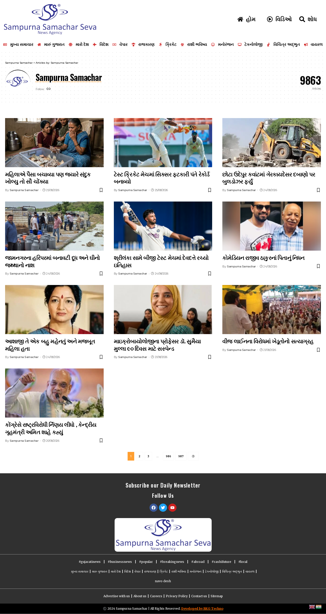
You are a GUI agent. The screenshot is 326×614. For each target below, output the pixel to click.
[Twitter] (163, 508)
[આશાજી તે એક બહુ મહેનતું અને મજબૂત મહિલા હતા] (54, 309)
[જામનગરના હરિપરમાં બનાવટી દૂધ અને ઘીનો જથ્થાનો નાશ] (54, 226)
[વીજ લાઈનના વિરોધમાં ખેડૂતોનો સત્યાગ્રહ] (271, 309)
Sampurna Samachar (24, 190)
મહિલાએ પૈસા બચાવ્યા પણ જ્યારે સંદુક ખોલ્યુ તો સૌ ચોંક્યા (48, 177)
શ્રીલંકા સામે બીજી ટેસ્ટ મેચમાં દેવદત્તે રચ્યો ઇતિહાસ (161, 261)
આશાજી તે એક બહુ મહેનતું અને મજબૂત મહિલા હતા (50, 344)
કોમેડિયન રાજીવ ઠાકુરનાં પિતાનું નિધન (263, 257)
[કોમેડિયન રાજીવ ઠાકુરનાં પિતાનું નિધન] (271, 226)
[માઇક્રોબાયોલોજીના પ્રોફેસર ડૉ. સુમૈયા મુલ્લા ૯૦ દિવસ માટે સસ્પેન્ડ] (163, 309)
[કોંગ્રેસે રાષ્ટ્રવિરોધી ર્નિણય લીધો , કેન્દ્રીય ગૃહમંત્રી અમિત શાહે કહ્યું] (54, 393)
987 (181, 456)
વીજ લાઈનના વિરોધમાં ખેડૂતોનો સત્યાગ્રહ (268, 341)
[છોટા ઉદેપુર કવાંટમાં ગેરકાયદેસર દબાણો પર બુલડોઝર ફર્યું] (271, 142)
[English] (312, 606)
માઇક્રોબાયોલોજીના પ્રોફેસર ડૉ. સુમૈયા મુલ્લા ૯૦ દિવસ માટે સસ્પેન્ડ (157, 344)
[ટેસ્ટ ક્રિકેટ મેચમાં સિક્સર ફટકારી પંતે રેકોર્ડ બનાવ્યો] (163, 142)
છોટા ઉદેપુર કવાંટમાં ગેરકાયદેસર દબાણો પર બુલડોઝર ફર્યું (268, 177)
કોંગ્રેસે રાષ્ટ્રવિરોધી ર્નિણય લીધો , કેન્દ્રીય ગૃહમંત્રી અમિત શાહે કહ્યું (50, 428)
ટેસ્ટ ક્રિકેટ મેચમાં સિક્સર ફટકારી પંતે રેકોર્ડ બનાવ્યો (162, 177)
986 (168, 456)
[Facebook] (154, 508)
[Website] (48, 89)
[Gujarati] (319, 606)
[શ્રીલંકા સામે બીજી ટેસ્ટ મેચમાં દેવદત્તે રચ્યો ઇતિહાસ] (163, 226)
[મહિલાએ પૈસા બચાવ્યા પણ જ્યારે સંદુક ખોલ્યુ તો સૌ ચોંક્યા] (54, 142)
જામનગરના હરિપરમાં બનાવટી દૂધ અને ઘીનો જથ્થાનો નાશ (52, 261)
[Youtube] (172, 508)
